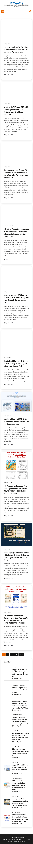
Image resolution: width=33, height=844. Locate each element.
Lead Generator (9, 225)
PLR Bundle (7, 357)
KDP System (7, 415)
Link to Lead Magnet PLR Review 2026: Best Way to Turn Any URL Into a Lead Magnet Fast (16, 363)
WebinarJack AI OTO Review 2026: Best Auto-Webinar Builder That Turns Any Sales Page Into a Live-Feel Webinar (16, 174)
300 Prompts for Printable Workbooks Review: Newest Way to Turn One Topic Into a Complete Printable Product (16, 619)
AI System (7, 43)
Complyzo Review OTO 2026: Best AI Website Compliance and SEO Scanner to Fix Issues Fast (16, 49)
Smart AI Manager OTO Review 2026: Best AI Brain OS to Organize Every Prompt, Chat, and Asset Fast (16, 299)
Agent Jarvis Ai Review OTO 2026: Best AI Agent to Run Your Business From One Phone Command (16, 111)
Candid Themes (20, 841)
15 (16, 654)
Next (21, 654)
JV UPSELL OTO (16, 2)
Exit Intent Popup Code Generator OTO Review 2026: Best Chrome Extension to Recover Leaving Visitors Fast (16, 233)
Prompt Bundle (8, 482)
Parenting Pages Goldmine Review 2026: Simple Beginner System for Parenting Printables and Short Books (16, 556)
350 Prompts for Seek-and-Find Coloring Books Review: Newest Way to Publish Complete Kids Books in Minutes (15, 490)
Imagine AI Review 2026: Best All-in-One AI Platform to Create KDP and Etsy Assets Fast (16, 421)
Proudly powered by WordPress (13, 839)
